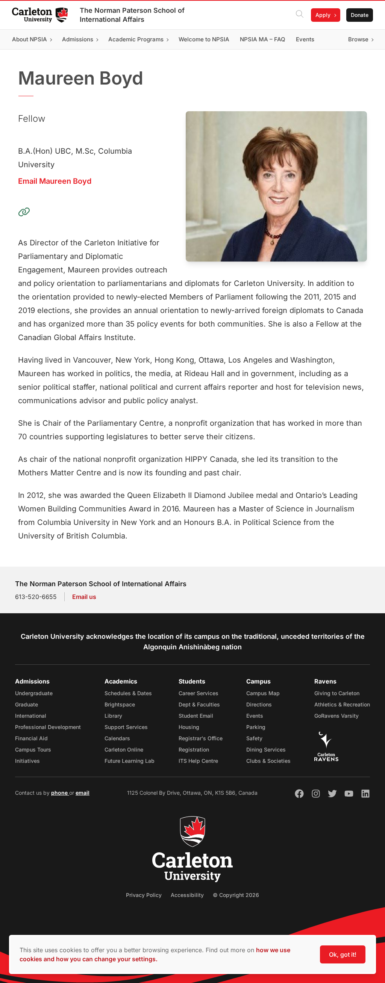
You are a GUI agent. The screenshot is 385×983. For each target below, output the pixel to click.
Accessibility (187, 895)
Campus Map (263, 693)
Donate (359, 15)
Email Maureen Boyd (54, 181)
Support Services (126, 727)
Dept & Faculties (199, 704)
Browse (358, 39)
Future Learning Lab (130, 761)
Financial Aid (31, 738)
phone (60, 792)
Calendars (117, 738)
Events (254, 715)
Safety (254, 738)
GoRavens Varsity (336, 715)
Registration (194, 749)
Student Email (196, 715)
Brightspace (120, 704)
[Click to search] (299, 15)
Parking (255, 727)
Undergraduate (34, 693)
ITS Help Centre (198, 761)
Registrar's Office (201, 738)
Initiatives (27, 761)
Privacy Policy (144, 895)
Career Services (198, 693)
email (82, 792)
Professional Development (48, 727)
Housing (189, 727)
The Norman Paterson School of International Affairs (132, 14)
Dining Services (266, 749)
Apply (322, 15)
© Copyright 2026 (236, 895)
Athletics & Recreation (342, 704)
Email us (84, 596)
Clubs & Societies (268, 761)
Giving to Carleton (336, 693)
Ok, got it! (342, 954)
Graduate (26, 704)
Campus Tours (33, 749)
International (30, 715)
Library (113, 715)
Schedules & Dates (128, 693)
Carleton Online (124, 749)
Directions (259, 704)
